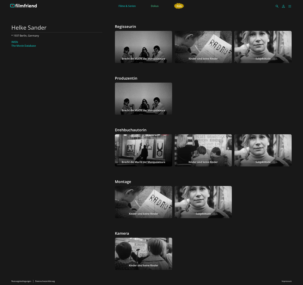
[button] (290, 6)
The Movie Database (23, 45)
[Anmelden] (283, 6)
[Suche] (277, 6)
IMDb (14, 42)
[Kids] (179, 5)
